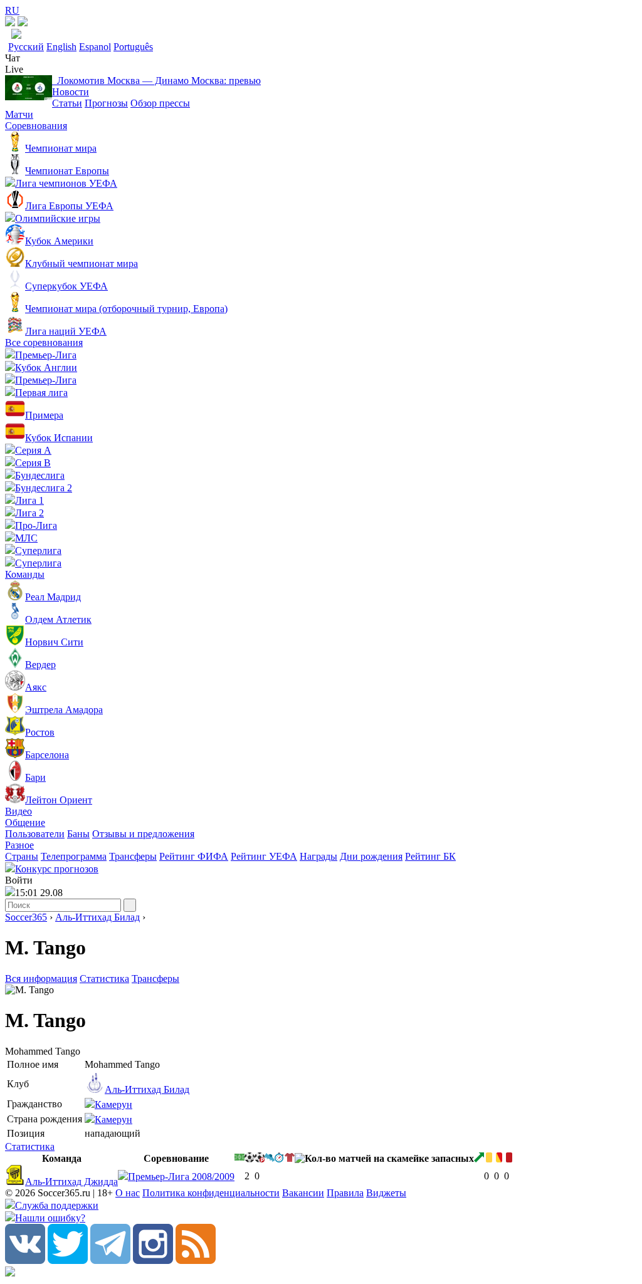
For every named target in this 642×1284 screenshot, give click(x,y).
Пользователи (35, 833)
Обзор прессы (160, 103)
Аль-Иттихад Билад (97, 917)
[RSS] (196, 1260)
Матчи (19, 114)
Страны (21, 856)
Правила (345, 1192)
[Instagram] (153, 1260)
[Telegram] (110, 1260)
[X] (68, 1260)
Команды (25, 574)
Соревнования (36, 125)
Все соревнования (44, 342)
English (61, 46)
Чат (12, 58)
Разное (19, 845)
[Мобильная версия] (23, 23)
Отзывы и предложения (143, 833)
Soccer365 (26, 917)
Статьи (67, 103)
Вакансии (303, 1192)
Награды (318, 856)
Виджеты (386, 1192)
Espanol (95, 46)
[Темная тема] (10, 23)
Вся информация (41, 978)
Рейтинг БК (430, 856)
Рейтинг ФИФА (193, 856)
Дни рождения (371, 856)
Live (14, 69)
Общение (25, 822)
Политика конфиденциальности (211, 1192)
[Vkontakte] (25, 1260)
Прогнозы (106, 103)
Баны (78, 833)
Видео (18, 811)
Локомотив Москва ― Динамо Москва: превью (156, 80)
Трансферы (133, 856)
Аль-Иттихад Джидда (71, 1181)
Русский (26, 46)
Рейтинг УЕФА (264, 856)
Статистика (104, 978)
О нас (127, 1192)
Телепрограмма (74, 856)
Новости (70, 91)
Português (133, 46)
